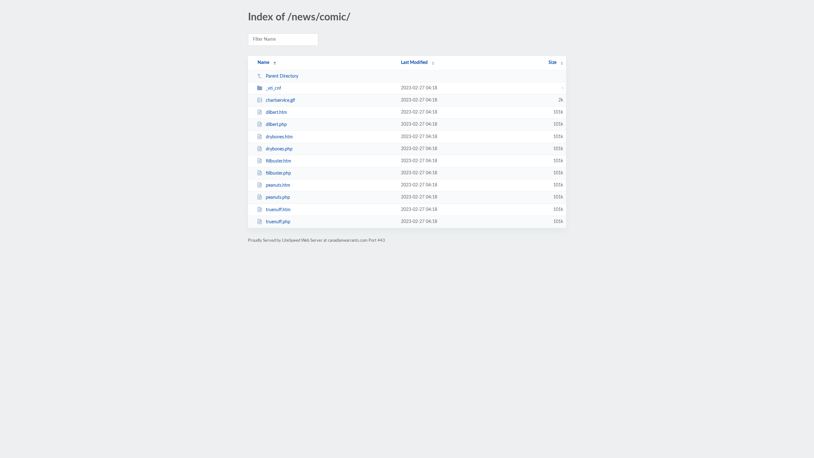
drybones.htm (279, 137)
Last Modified (414, 62)
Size (552, 62)
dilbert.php (276, 124)
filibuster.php (278, 173)
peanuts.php (278, 197)
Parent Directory (282, 76)
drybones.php (279, 149)
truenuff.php (278, 222)
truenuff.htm (278, 210)
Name (263, 62)
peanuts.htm (278, 185)
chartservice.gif (280, 100)
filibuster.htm (278, 161)
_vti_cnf (273, 88)
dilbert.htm (276, 112)
